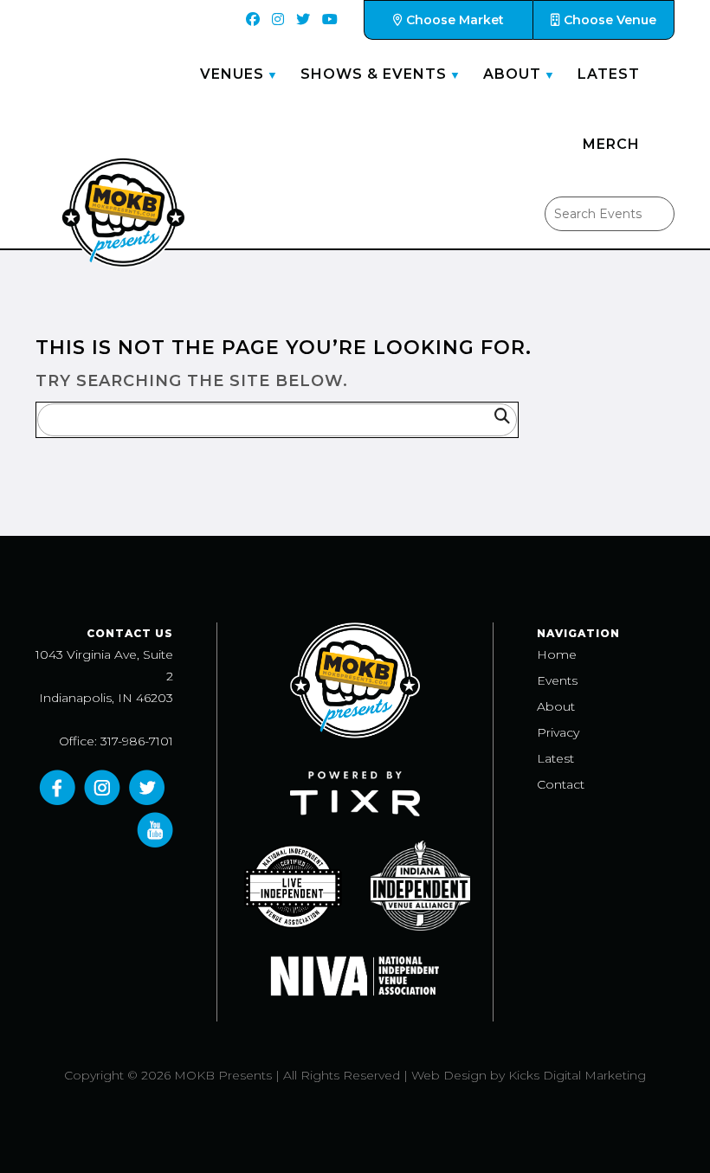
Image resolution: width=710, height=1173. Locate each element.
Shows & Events (373, 74)
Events (557, 680)
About (512, 74)
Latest (609, 74)
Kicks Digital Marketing (577, 1075)
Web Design (449, 1075)
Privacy (558, 732)
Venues (232, 74)
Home (557, 654)
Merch (611, 144)
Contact (560, 784)
